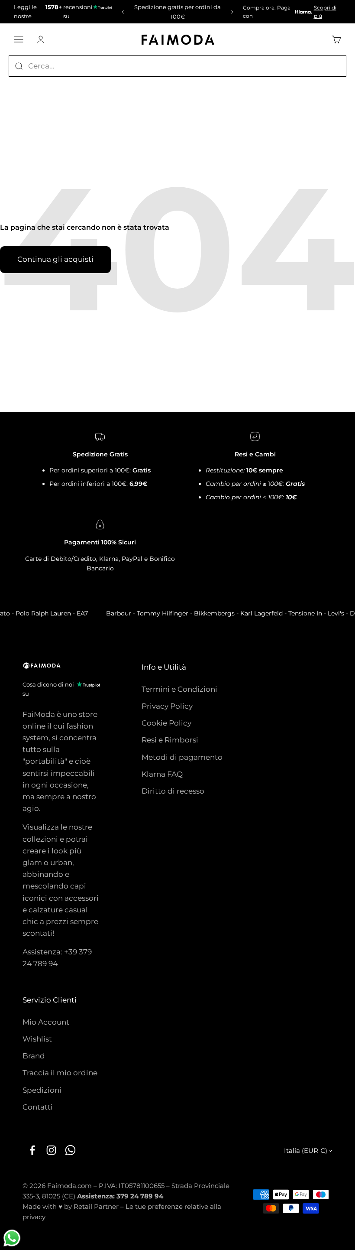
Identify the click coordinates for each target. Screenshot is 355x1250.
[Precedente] (121, 12)
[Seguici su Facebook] (32, 1150)
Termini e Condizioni (179, 689)
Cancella (330, 66)
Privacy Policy (167, 706)
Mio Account (46, 1022)
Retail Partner (96, 1206)
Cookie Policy (166, 723)
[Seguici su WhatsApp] (70, 1150)
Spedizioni (42, 1090)
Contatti (38, 1107)
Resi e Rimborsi (170, 740)
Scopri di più (325, 11)
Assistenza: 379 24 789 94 (120, 1196)
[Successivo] (233, 12)
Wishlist (37, 1039)
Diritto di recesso (173, 791)
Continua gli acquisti (55, 259)
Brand (34, 1055)
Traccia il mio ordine (60, 1072)
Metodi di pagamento (182, 757)
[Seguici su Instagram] (51, 1150)
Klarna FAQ (162, 774)
